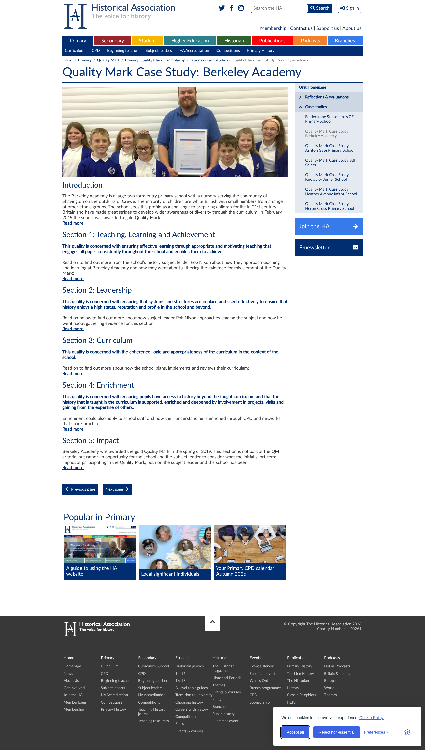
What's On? (259, 681)
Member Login (75, 702)
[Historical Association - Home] (97, 635)
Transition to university (193, 695)
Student (147, 40)
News (68, 673)
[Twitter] (222, 8)
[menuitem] (78, 41)
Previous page (82, 489)
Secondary (112, 40)
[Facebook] (231, 8)
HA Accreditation (194, 51)
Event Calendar (262, 666)
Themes (218, 685)
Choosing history (189, 702)
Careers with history (191, 709)
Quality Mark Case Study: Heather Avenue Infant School (331, 191)
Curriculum (74, 51)
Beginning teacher (122, 51)
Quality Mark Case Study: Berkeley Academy (327, 133)
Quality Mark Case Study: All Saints (330, 162)
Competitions (228, 51)
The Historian (298, 681)
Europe (330, 681)
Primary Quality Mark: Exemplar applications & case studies (176, 60)
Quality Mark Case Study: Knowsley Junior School (327, 177)
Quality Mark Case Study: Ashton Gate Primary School (329, 148)
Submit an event (225, 721)
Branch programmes (266, 688)
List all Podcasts (337, 666)
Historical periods (189, 666)
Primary (78, 40)
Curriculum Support (153, 666)
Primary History (260, 51)
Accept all (295, 732)
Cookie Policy (371, 717)
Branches (345, 40)
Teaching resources (153, 721)
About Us (71, 681)
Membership (273, 28)
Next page (115, 489)
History (293, 688)
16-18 (180, 681)
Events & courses (189, 731)
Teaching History (300, 673)
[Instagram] (241, 8)
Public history (223, 714)
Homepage (72, 666)
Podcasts (310, 40)
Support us (327, 28)
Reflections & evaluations (327, 97)
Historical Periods (226, 678)
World (329, 688)
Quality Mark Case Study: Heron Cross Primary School (329, 206)
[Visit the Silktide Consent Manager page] (407, 732)
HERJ (291, 702)
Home (67, 60)
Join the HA (73, 695)
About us (351, 28)
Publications (272, 40)
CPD (96, 51)
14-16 (180, 673)
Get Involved (74, 688)
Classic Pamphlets (301, 695)
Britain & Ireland (337, 673)
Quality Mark (108, 60)
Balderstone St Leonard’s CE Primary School (329, 119)
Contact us (301, 28)
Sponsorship (260, 702)
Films (179, 724)
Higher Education (190, 40)
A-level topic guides (191, 688)
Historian (234, 40)
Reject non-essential (337, 732)
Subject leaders (159, 51)
